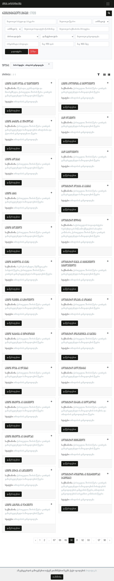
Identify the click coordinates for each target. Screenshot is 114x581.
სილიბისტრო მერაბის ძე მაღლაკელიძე (78, 402)
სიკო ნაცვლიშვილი (69, 152)
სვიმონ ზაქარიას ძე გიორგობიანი (20, 334)
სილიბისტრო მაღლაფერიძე (73, 368)
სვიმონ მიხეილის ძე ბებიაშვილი (19, 402)
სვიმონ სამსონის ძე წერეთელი (19, 505)
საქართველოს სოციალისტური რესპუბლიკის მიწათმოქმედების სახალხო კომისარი (82, 229)
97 (99, 540)
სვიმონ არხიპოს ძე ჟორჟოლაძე (19, 121)
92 (82, 540)
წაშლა (33, 51)
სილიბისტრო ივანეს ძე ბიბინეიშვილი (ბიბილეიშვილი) (78, 263)
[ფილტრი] (109, 13)
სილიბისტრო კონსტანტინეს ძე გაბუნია (78, 334)
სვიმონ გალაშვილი (13, 228)
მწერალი (21, 88)
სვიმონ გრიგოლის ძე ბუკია (17, 262)
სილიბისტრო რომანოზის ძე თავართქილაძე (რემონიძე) (80, 476)
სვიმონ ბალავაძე (12, 159)
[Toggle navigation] (108, 4)
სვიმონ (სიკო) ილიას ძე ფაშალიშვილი (22, 84)
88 (60, 540)
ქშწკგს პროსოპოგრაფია (11, 4)
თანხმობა (57, 577)
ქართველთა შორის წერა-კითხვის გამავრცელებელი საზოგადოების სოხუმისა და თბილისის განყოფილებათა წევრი (83, 411)
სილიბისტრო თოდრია (71, 220)
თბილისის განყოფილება (26, 102)
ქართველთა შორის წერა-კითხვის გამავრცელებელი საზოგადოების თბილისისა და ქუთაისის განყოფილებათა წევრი (28, 130)
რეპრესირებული (25, 267)
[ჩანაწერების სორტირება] (98, 74)
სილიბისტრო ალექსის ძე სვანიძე (76, 186)
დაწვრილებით (13, 111)
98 (105, 540)
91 (77, 540)
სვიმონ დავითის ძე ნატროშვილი (19, 300)
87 (54, 540)
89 (66, 540)
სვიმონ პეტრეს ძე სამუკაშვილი (19, 471)
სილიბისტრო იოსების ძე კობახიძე (76, 300)
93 (88, 540)
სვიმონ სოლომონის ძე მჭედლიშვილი (78, 84)
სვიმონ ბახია (10, 193)
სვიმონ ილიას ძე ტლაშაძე (16, 368)
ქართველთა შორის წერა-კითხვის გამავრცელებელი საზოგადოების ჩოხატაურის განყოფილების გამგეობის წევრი (83, 487)
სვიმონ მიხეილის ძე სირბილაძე (19, 436)
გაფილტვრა (16, 51)
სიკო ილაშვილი (68, 118)
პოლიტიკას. (91, 570)
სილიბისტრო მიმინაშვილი (73, 440)
